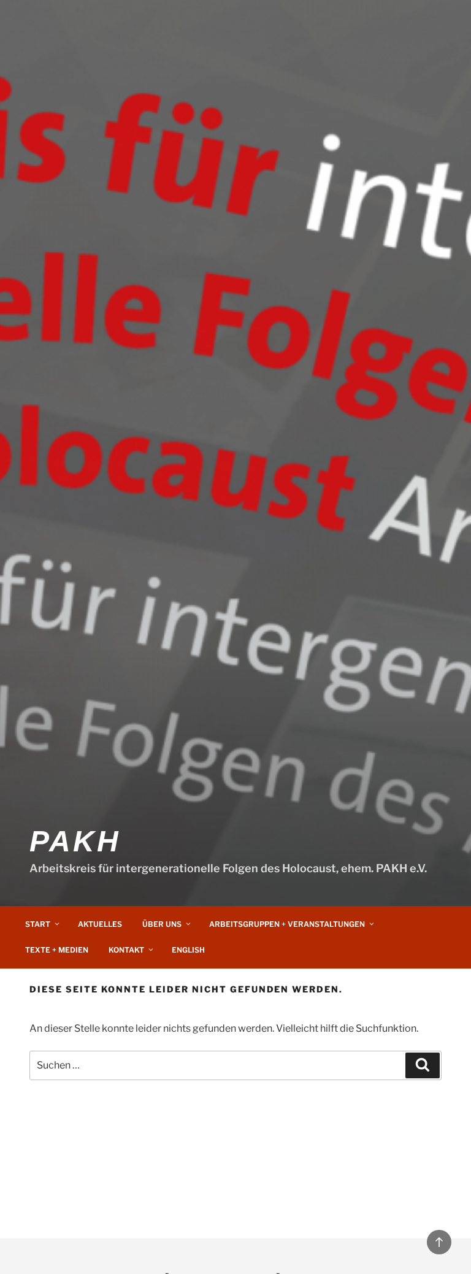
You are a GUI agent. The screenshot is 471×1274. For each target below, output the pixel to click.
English (188, 949)
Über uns (162, 924)
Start (37, 924)
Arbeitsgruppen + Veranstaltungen (287, 924)
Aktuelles (100, 924)
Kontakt (126, 949)
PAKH (74, 841)
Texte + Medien (56, 949)
